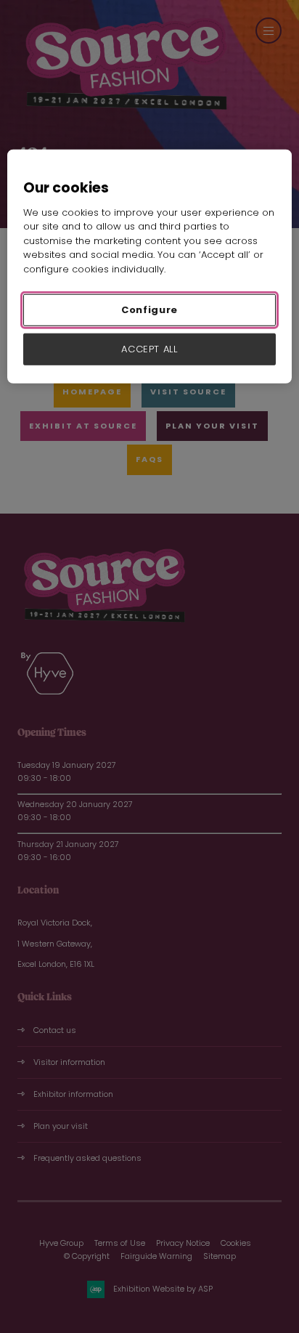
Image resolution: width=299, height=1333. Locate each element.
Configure (149, 310)
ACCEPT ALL (149, 349)
